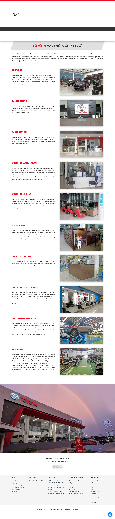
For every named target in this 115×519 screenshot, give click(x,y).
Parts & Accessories (44, 29)
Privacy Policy (85, 29)
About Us (95, 29)
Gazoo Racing (94, 495)
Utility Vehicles (94, 491)
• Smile (71, 487)
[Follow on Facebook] (54, 466)
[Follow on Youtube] (61, 466)
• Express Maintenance (76, 483)
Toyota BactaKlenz (74, 489)
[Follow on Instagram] (57, 466)
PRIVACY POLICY (57, 513)
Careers (64, 29)
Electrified (93, 493)
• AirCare (72, 485)
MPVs (92, 487)
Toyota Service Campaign (76, 493)
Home (19, 29)
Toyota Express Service (76, 480)
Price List (93, 502)
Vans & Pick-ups (95, 489)
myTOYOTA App (74, 491)
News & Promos (74, 29)
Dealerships (56, 29)
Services (33, 29)
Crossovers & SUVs (96, 485)
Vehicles (25, 29)
